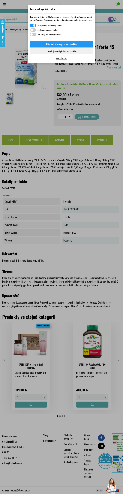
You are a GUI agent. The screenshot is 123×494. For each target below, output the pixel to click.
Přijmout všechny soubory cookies (61, 44)
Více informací (61, 58)
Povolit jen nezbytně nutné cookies (61, 51)
